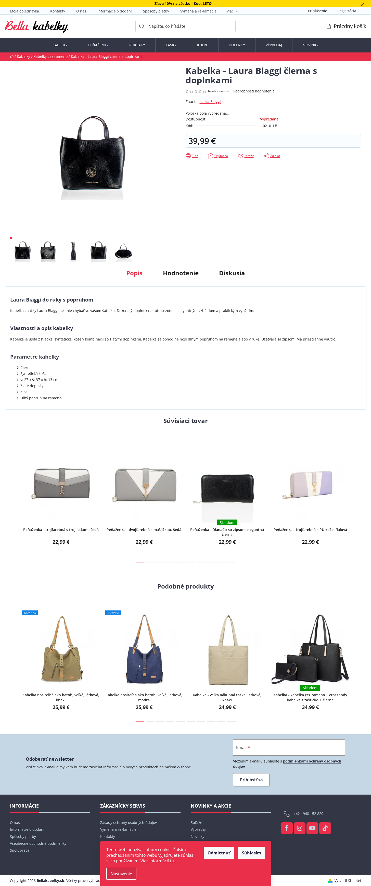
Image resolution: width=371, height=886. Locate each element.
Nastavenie (121, 874)
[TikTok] (325, 828)
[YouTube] (312, 828)
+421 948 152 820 (308, 813)
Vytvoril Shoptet (348, 880)
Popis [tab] (134, 273)
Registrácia (346, 10)
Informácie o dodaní (114, 11)
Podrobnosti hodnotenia (254, 91)
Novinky (197, 836)
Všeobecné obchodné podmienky (38, 843)
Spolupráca (19, 850)
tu (172, 861)
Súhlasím (251, 853)
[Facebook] (287, 828)
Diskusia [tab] (232, 273)
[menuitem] (60, 45)
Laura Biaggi (210, 101)
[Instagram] (299, 828)
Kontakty (57, 11)
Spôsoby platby (156, 11)
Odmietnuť (219, 853)
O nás (81, 11)
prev (14, 500)
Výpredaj (198, 829)
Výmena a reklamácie (198, 11)
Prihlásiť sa (251, 780)
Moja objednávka (24, 11)
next (357, 500)
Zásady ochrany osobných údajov (128, 822)
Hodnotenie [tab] (181, 273)
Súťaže (196, 822)
